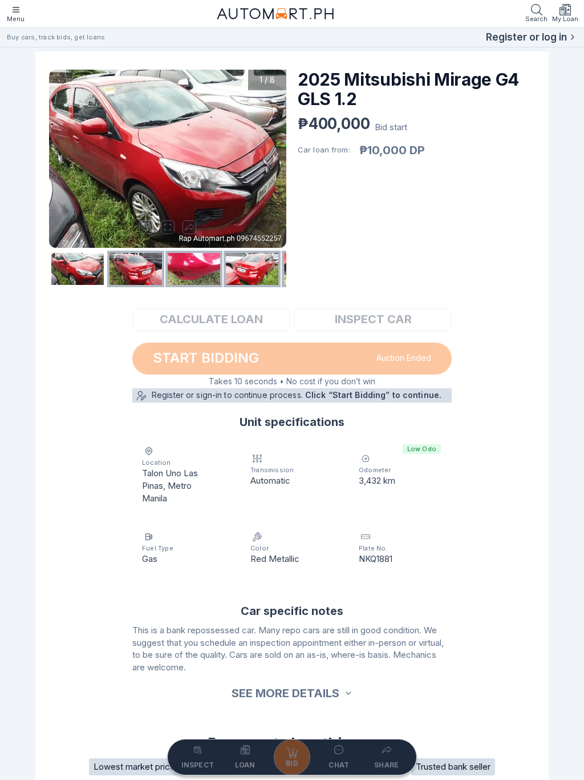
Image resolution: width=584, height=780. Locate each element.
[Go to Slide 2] (135, 269)
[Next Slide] (274, 159)
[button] (167, 159)
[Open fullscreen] (168, 227)
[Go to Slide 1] (77, 269)
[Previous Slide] (60, 159)
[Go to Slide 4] (252, 269)
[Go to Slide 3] (193, 269)
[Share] (189, 227)
